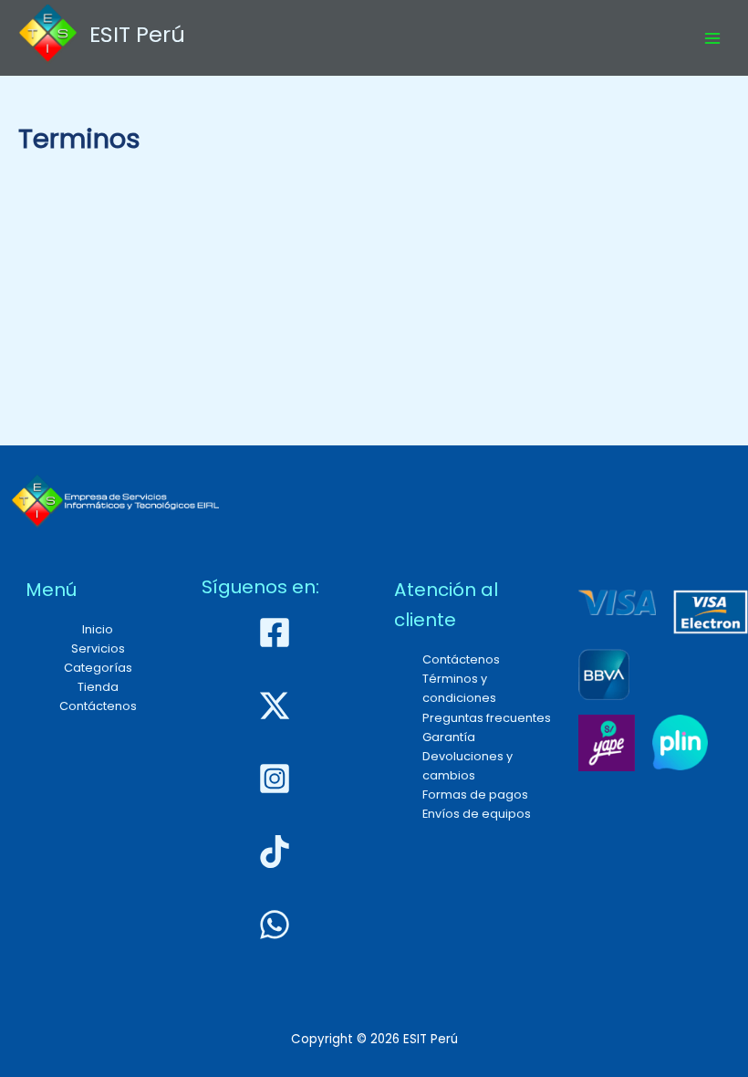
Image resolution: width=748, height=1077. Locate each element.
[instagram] (277, 778)
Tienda (98, 687)
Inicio (97, 629)
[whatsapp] (277, 924)
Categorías (98, 667)
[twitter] (277, 705)
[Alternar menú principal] (712, 38)
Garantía (448, 737)
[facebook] (277, 632)
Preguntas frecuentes (486, 718)
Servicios (98, 648)
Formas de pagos (475, 794)
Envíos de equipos (476, 813)
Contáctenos (98, 706)
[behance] (277, 851)
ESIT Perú (137, 34)
